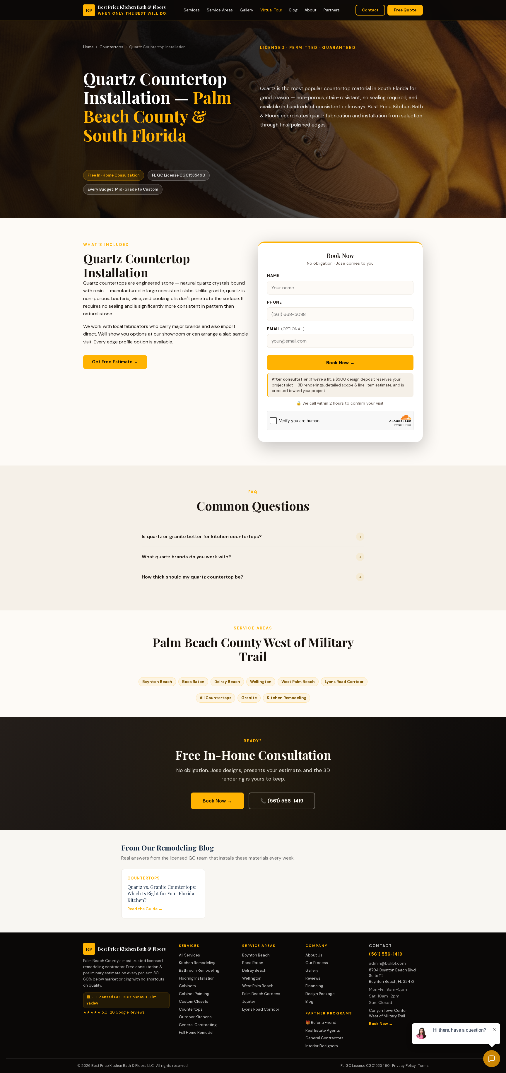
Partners (332, 10)
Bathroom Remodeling (199, 970)
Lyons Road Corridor (344, 681)
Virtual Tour (271, 10)
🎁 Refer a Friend (320, 1022)
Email (286, 328)
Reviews (312, 978)
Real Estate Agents (322, 1030)
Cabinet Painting (194, 993)
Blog (293, 10)
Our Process (316, 962)
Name (273, 275)
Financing (314, 985)
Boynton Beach (157, 681)
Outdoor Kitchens (195, 1016)
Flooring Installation (197, 978)
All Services (189, 955)
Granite (249, 697)
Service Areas (220, 10)
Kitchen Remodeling (286, 697)
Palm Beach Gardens (261, 993)
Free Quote (405, 10)
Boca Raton (193, 681)
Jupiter (248, 1001)
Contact (370, 10)
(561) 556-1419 (385, 954)
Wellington (260, 681)
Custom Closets (193, 1001)
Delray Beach (227, 681)
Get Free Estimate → (115, 362)
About (311, 10)
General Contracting (198, 1024)
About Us (313, 955)
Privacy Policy (404, 1065)
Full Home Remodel (196, 1032)
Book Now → (340, 363)
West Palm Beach (298, 681)
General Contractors (324, 1038)
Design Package (320, 993)
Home (88, 47)
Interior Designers (321, 1045)
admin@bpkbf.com (387, 963)
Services (192, 10)
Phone (274, 302)
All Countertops (215, 697)
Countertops (111, 47)
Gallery (246, 10)
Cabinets (187, 985)
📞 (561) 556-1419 (281, 801)
